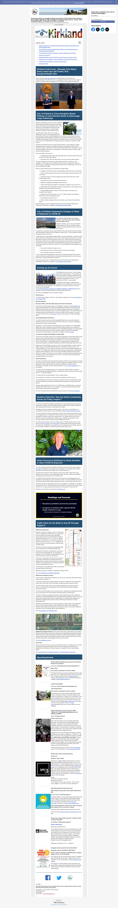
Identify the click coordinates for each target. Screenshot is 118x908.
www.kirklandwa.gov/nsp (44, 640)
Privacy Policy (54, 904)
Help (66, 904)
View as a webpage (59, 24)
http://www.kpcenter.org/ (74, 749)
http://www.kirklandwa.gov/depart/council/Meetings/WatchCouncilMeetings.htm (57, 288)
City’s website (45, 423)
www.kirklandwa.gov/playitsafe (63, 205)
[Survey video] (59, 455)
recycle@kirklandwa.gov (73, 803)
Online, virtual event (56, 824)
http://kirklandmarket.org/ (63, 679)
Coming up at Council (44, 55)
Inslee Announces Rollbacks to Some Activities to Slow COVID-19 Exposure (58, 59)
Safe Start (38, 468)
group (54, 704)
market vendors (73, 676)
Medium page (61, 489)
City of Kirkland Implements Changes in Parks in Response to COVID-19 (57, 53)
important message (50, 78)
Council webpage (75, 390)
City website (71, 332)
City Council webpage (71, 365)
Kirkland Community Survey (73, 410)
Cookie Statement (79, 3)
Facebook (77, 747)
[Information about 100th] (59, 629)
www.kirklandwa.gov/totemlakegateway (48, 652)
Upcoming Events (43, 63)
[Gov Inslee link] (59, 518)
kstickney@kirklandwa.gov (49, 893)
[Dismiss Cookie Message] (116, 1)
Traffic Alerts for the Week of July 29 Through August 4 (53, 61)
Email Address (94, 15)
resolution (54, 314)
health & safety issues (69, 701)
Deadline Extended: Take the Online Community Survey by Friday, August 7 (58, 57)
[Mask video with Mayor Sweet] (59, 108)
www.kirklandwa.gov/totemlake (67, 652)
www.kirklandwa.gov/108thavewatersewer (49, 573)
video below (56, 423)
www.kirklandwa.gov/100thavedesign (47, 610)
